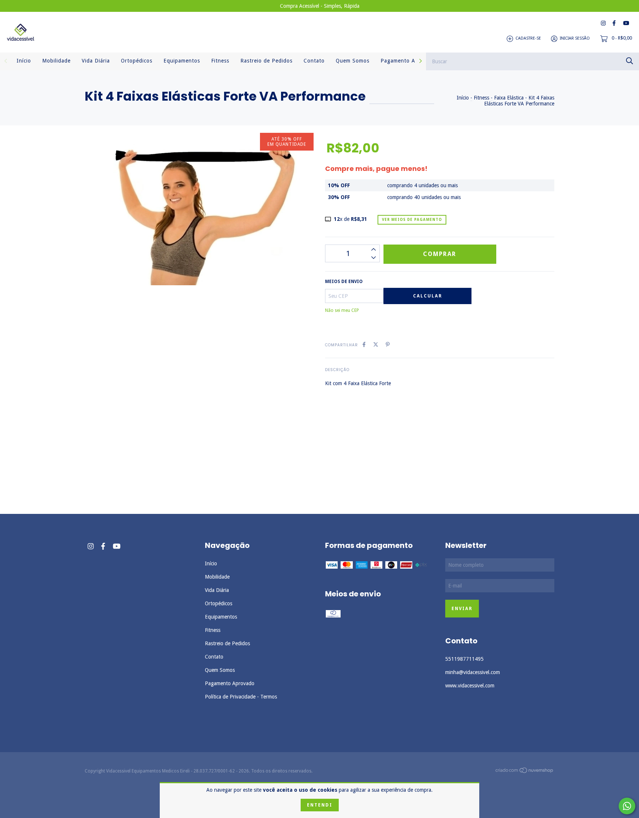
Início (24, 61)
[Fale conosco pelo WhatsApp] (627, 806)
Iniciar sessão (575, 38)
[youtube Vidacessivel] (626, 23)
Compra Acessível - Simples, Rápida (319, 6)
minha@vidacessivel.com (472, 672)
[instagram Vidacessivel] (603, 23)
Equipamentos (181, 61)
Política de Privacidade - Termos (241, 697)
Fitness (220, 61)
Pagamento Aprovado (409, 61)
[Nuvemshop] (524, 772)
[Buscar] (629, 60)
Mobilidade (56, 61)
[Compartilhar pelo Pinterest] (388, 344)
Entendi (319, 805)
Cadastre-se (528, 38)
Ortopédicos (136, 61)
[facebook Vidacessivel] (614, 23)
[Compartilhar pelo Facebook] (364, 344)
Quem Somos (352, 61)
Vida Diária (96, 61)
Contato (314, 61)
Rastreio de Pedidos (266, 61)
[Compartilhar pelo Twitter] (375, 344)
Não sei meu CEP (342, 310)
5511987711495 (464, 659)
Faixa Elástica (509, 98)
